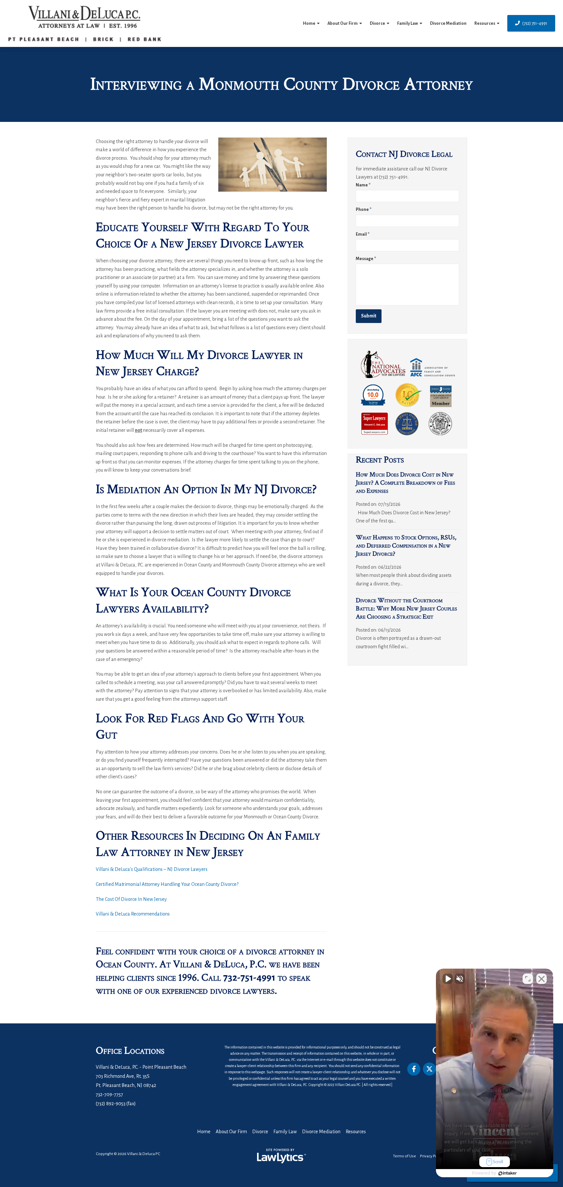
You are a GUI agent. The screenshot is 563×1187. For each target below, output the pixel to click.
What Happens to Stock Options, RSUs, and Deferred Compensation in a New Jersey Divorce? (406, 545)
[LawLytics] (281, 1156)
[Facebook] (413, 1069)
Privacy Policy (431, 1156)
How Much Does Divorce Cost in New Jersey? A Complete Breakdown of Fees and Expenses (405, 482)
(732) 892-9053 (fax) (116, 1103)
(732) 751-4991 (534, 23)
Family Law (407, 23)
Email (362, 234)
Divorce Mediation (448, 23)
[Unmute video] (447, 979)
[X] (429, 1069)
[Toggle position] (528, 979)
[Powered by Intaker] (507, 1173)
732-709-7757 (109, 1094)
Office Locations (130, 1050)
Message (366, 258)
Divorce (377, 23)
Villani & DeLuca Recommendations (133, 913)
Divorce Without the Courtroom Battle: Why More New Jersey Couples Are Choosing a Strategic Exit (406, 608)
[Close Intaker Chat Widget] (541, 979)
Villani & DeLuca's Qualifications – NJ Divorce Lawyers (152, 869)
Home (309, 23)
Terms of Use (404, 1156)
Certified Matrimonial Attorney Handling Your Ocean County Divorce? (167, 884)
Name (363, 185)
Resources (484, 23)
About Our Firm (342, 23)
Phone (363, 209)
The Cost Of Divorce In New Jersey (131, 899)
